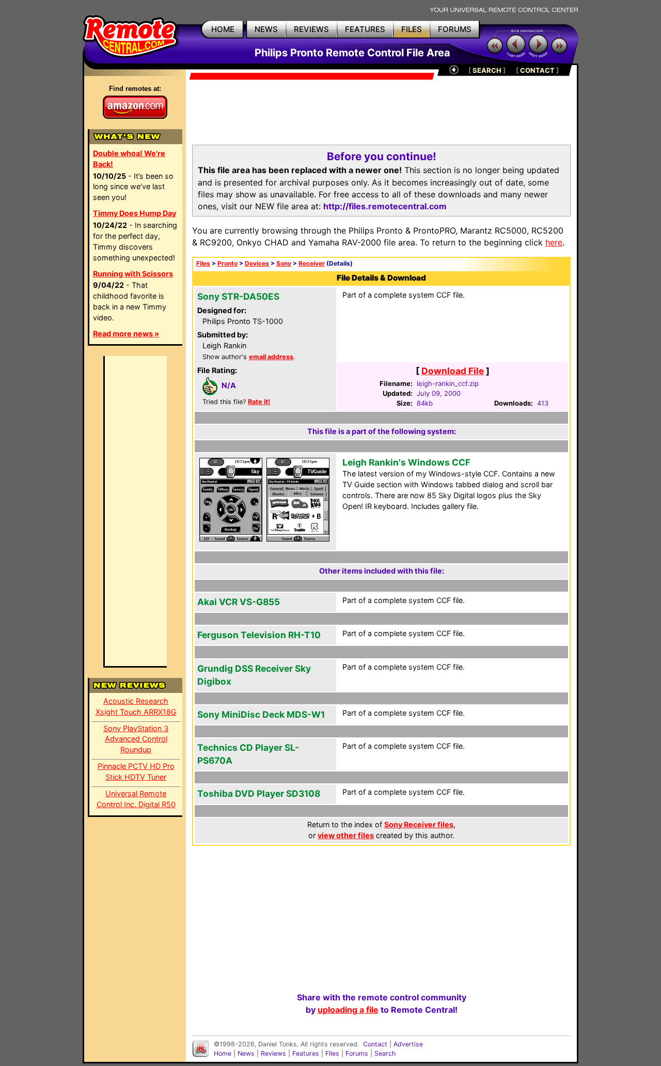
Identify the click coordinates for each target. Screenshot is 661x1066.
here (553, 242)
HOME (222, 29)
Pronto (227, 263)
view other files (346, 835)
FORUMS (454, 29)
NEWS (266, 29)
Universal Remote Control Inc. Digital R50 (136, 799)
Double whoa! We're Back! (129, 158)
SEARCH (487, 70)
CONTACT (537, 70)
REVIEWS (311, 29)
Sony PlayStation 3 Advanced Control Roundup (135, 739)
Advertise (408, 1044)
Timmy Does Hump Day (134, 213)
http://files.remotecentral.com (385, 206)
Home (222, 1053)
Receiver (311, 263)
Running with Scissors (133, 273)
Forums (356, 1053)
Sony (283, 263)
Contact (375, 1044)
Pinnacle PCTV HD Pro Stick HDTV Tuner (136, 771)
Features (305, 1053)
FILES (411, 29)
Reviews (273, 1053)
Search (385, 1053)
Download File (452, 370)
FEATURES (365, 29)
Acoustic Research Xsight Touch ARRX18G (136, 706)
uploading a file (348, 1010)
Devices (257, 263)
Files (203, 263)
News (246, 1053)
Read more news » (126, 333)
